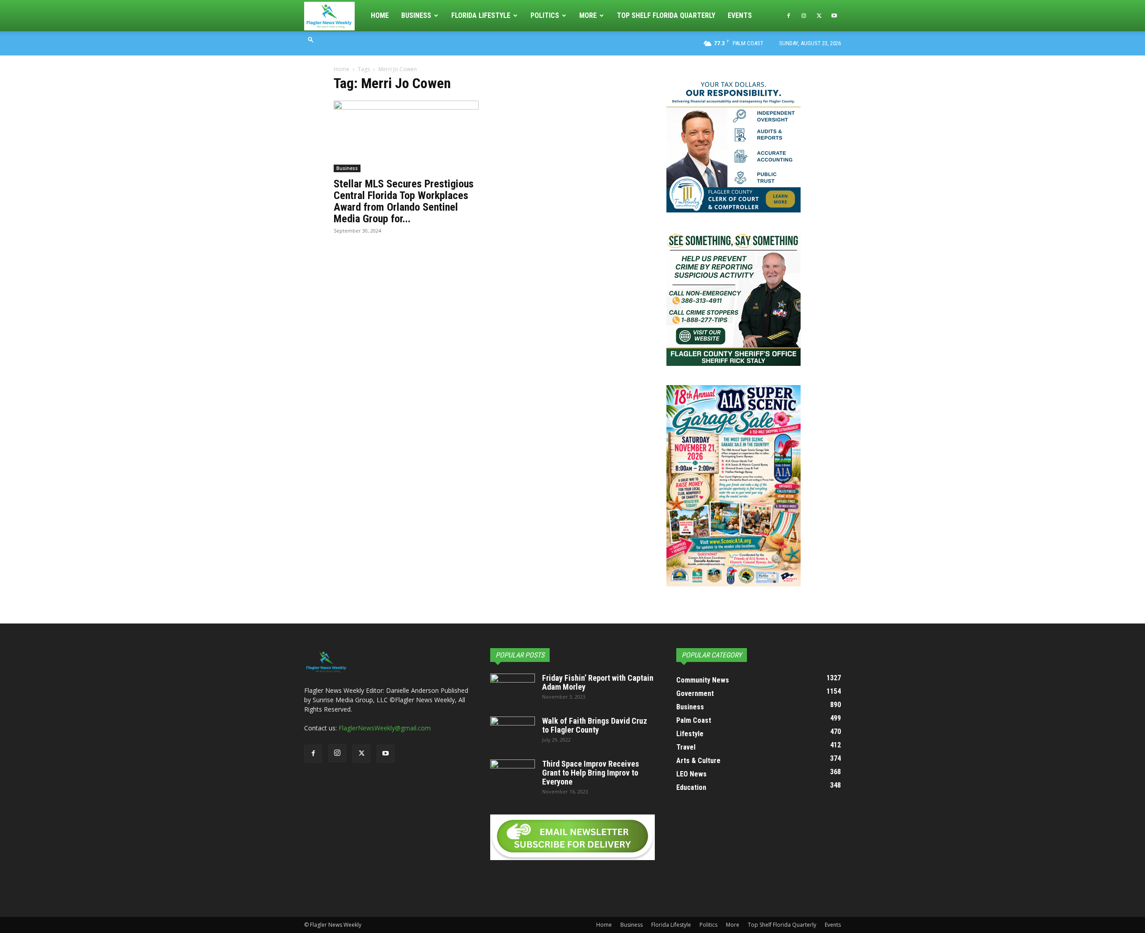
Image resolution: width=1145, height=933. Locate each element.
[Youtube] (834, 15)
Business (416, 15)
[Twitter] (819, 15)
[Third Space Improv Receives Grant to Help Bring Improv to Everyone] (512, 775)
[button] (311, 39)
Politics (544, 15)
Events (740, 15)
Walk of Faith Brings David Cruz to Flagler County (594, 725)
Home (380, 15)
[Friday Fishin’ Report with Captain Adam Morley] (512, 689)
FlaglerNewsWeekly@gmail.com (385, 728)
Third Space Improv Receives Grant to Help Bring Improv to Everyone (590, 772)
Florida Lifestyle (480, 15)
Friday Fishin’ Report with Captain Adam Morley (597, 682)
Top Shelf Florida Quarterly (666, 15)
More (588, 15)
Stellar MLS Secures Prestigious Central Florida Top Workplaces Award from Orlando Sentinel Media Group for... (404, 201)
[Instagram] (803, 15)
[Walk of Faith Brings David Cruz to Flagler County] (512, 732)
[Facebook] (788, 15)
